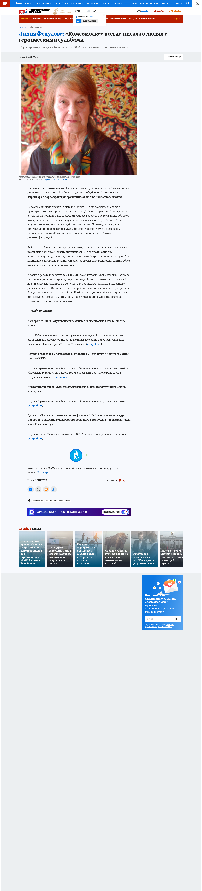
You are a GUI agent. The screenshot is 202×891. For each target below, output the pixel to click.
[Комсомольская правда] (34, 11)
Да (78, 21)
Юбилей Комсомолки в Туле (58, 501)
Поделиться (175, 57)
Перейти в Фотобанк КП (56, 179)
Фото (19, 3)
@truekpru (44, 472)
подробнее (94, 344)
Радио (144, 11)
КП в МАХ (133, 19)
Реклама (158, 10)
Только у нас (71, 19)
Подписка (175, 10)
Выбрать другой (89, 21)
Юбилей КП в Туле (118, 19)
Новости (37, 19)
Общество (77, 3)
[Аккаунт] (197, 3)
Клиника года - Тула (53, 19)
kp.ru (125, 480)
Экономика (93, 3)
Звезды (118, 3)
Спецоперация (44, 3)
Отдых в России (147, 19)
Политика (62, 3)
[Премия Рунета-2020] (60, 11)
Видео (28, 3)
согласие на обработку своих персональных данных (159, 626)
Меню (5, 3)
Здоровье (131, 3)
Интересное (38, 501)
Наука (164, 3)
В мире (107, 3)
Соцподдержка (149, 3)
